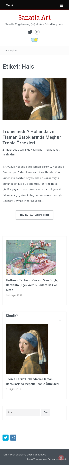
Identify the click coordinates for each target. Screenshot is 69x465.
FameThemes (35, 459)
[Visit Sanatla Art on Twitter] (30, 33)
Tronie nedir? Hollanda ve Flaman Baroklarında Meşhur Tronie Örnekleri (32, 137)
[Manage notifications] (61, 457)
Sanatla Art (34, 17)
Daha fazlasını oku (34, 215)
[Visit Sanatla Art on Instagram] (37, 33)
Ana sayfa (10, 50)
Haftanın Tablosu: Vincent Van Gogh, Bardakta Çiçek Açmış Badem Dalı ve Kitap (32, 285)
